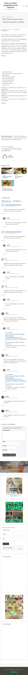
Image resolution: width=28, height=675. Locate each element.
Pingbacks (17, 201)
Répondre (3, 213)
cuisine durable (12, 148)
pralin (7, 75)
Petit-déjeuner (9, 16)
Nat (6, 258)
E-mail (5, 445)
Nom (4, 441)
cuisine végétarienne (5, 150)
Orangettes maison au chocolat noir (7, 177)
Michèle (7, 396)
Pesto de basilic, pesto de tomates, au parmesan (7, 189)
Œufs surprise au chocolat (18, 177)
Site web (5, 450)
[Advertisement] (14, 575)
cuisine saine (19, 148)
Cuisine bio (6, 148)
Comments (7, 201)
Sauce (3, 187)
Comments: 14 (5, 30)
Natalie (7, 313)
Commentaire (6, 430)
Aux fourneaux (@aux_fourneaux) (13, 204)
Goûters (3, 175)
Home (3, 16)
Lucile (17, 29)
